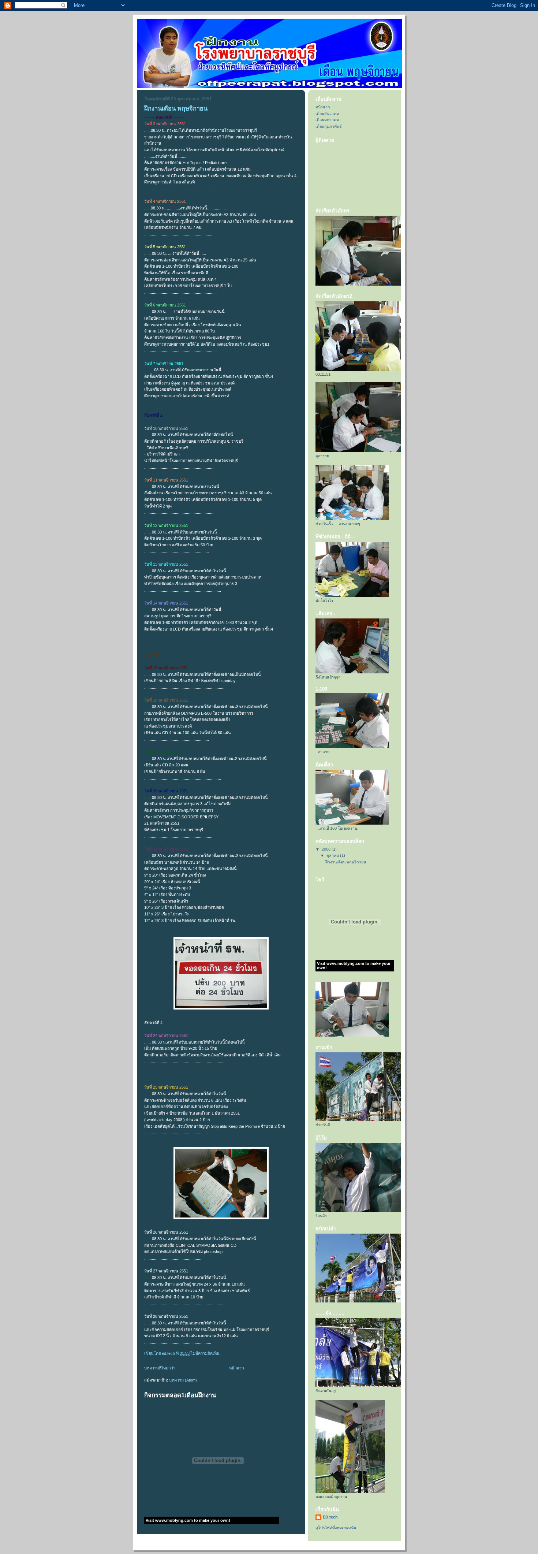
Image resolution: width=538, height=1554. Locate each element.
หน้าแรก (236, 1368)
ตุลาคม (333, 855)
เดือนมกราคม (327, 120)
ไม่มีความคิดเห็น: (206, 1353)
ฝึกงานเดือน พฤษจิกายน (176, 108)
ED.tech (330, 1517)
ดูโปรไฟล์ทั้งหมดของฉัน (335, 1527)
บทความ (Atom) (183, 1380)
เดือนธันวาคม (327, 113)
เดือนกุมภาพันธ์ (328, 126)
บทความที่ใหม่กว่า (159, 1368)
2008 (327, 849)
